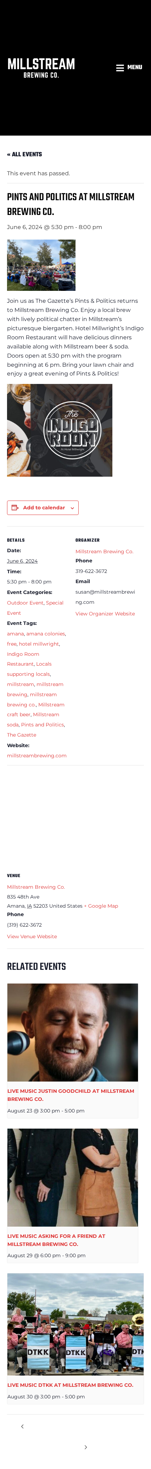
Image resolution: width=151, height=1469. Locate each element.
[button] (130, 68)
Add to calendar (44, 507)
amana (15, 634)
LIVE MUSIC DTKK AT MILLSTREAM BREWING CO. (70, 1385)
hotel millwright (39, 644)
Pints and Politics (42, 725)
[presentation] (72, 1033)
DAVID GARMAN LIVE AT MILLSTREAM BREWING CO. (51, 1431)
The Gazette (21, 735)
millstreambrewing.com (37, 755)
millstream (20, 684)
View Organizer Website (105, 614)
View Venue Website (32, 936)
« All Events (24, 154)
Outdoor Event (25, 603)
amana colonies (45, 634)
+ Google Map (101, 906)
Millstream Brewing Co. (104, 551)
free (12, 644)
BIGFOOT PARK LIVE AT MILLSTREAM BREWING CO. (113, 1431)
